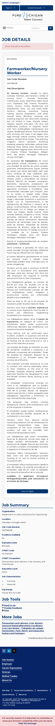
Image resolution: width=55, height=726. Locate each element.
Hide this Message (27, 723)
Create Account (35, 8)
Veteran (6, 672)
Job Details (12, 59)
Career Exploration (12, 668)
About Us (7, 680)
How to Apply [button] (27, 491)
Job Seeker (8, 660)
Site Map (6, 690)
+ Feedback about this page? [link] (40, 638)
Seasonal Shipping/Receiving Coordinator (22, 626)
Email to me (10, 605)
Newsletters (42, 690)
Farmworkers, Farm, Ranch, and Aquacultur (23, 631)
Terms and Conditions (23, 690)
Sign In (9, 8)
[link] (27, 16)
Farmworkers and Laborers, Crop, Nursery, (22, 623)
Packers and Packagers (13, 633)
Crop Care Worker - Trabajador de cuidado (22, 628)
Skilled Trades (9, 676)
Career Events (8, 695)
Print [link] (6, 610)
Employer (7, 664)
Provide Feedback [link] (13, 608)
